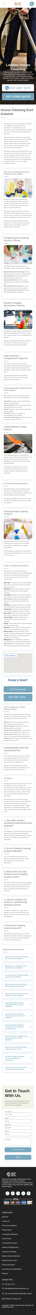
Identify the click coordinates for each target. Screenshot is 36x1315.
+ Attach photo (18, 1150)
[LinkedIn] (23, 1193)
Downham (7, 627)
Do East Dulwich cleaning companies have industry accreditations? (14, 1026)
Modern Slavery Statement (11, 1256)
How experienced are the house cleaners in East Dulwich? (16, 994)
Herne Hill (7, 582)
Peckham (7, 605)
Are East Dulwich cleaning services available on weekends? (14, 1058)
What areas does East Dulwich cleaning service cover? (16, 1048)
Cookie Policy (6, 1238)
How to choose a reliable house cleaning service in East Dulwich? (16, 1038)
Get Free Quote (18, 689)
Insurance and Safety (9, 1252)
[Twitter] (13, 1193)
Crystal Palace (8, 617)
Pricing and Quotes (8, 1265)
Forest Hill (7, 595)
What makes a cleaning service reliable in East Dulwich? (16, 967)
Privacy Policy (7, 1230)
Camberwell (7, 609)
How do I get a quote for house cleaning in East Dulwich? (16, 1068)
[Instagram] (18, 1193)
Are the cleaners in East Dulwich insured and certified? (17, 976)
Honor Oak (7, 613)
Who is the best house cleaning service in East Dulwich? (16, 957)
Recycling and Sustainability (11, 1269)
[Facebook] (7, 1193)
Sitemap (5, 1273)
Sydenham (7, 589)
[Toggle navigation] (4, 4)
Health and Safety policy (10, 1247)
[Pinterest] (29, 1193)
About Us (5, 1217)
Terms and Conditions (9, 1225)
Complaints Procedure (9, 1243)
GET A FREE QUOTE (18, 96)
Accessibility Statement (10, 1234)
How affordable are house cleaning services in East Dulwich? (14, 1004)
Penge (6, 623)
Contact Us (6, 1221)
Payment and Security (9, 1260)
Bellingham (7, 639)
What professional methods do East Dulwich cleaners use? (16, 985)
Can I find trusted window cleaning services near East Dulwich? (15, 1015)
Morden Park (8, 631)
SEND (18, 1157)
